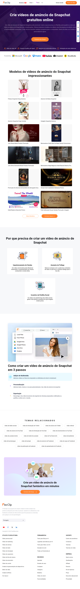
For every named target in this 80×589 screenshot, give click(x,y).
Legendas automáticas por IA (45, 541)
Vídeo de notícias (6, 544)
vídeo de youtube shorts (11, 436)
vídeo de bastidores (68, 436)
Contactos (68, 541)
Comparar (39, 566)
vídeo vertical (70, 425)
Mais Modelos (30, 216)
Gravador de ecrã (41, 548)
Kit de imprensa (70, 569)
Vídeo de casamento (7, 554)
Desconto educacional (72, 576)
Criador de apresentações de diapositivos (13, 566)
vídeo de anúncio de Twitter (53, 425)
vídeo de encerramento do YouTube (62, 431)
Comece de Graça (40, 39)
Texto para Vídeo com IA (43, 544)
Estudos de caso (41, 563)
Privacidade (69, 579)
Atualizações (69, 560)
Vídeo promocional (7, 538)
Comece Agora (48, 216)
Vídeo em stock (41, 576)
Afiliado (68, 563)
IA (38, 2)
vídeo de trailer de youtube (31, 436)
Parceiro (68, 566)
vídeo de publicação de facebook (26, 446)
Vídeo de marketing (7, 541)
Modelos (21, 2)
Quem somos (69, 557)
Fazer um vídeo (71, 2)
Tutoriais (68, 544)
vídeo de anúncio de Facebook (45, 441)
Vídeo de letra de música (8, 557)
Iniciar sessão (59, 2)
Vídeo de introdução (7, 551)
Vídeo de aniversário (7, 560)
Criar (30, 2)
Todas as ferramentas (43, 551)
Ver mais (4, 576)
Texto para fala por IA (43, 538)
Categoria (39, 569)
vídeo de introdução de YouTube (37, 431)
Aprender (39, 560)
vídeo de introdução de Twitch (31, 425)
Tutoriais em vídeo (71, 548)
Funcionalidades (41, 579)
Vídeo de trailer (6, 548)
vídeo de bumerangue (10, 441)
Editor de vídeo (6, 569)
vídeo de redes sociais (11, 425)
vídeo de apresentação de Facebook (51, 446)
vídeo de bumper (26, 441)
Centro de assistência (71, 538)
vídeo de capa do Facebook (67, 441)
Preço (67, 572)
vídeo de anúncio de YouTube (15, 431)
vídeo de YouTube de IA (50, 436)
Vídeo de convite (6, 563)
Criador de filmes (6, 572)
